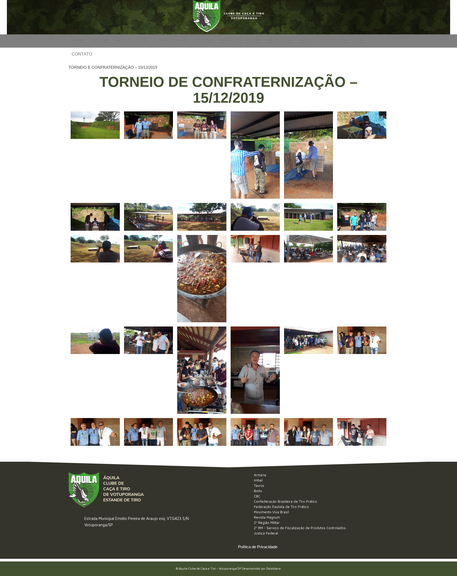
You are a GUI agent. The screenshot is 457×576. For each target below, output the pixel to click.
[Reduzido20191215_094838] (95, 278)
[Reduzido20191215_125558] (202, 370)
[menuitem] (78, 41)
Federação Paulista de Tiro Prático (281, 507)
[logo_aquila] (228, 17)
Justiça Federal (266, 533)
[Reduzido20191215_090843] (308, 217)
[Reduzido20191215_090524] (202, 217)
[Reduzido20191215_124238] (362, 278)
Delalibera (273, 568)
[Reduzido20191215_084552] (255, 155)
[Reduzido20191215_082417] (148, 155)
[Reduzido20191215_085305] (362, 155)
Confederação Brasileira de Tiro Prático (285, 501)
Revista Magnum (267, 517)
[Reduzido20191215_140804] (202, 432)
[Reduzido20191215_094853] (148, 278)
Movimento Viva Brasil (271, 512)
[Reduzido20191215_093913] (362, 217)
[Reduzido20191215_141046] (255, 432)
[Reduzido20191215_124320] (95, 370)
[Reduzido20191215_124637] (148, 370)
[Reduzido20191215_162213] (362, 432)
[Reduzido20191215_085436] (95, 217)
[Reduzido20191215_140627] (148, 432)
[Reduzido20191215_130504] (255, 370)
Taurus (259, 485)
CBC (257, 496)
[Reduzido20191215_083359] (202, 155)
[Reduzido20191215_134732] (308, 370)
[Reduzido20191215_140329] (362, 370)
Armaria (260, 475)
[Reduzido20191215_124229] (308, 278)
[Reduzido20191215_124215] (255, 278)
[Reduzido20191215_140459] (95, 432)
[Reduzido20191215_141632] (308, 432)
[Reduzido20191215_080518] (95, 155)
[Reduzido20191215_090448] (148, 217)
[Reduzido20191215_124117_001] (202, 278)
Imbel (258, 480)
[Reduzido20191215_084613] (308, 155)
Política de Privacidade (257, 547)
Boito (258, 491)
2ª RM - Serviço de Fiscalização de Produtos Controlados (300, 528)
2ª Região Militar (267, 522)
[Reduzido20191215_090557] (255, 217)
